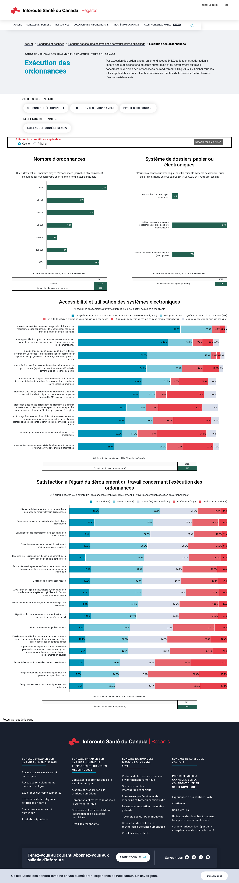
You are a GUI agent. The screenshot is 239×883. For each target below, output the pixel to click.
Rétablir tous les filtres (208, 142)
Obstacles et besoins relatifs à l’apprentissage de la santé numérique (91, 814)
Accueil (17, 25)
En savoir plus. (146, 876)
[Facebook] (186, 858)
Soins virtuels (180, 810)
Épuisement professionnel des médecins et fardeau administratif (143, 798)
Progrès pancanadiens (126, 25)
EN (226, 5)
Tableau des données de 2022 (47, 128)
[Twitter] (193, 858)
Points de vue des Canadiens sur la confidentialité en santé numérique (185, 782)
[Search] (192, 25)
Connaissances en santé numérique (37, 811)
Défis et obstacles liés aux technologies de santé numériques (143, 825)
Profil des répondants (35, 819)
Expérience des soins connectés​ (41, 792)
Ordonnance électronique (46, 108)
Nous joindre (210, 5)
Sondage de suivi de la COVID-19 (188, 760)
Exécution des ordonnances (94, 108)
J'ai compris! (214, 875)
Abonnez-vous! (130, 857)
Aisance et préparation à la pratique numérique (89, 792)
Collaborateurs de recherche (91, 25)
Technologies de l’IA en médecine (143, 816)
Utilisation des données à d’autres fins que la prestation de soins (193, 818)
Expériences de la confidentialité (192, 797)
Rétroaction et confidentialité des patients (143, 808)
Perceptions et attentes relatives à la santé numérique (93, 802)
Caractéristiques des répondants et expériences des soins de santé (193, 828)
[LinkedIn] (200, 858)
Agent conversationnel (162, 25)
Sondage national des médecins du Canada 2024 (138, 762)
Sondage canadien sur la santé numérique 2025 (39, 760)
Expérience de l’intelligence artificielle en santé (39, 801)
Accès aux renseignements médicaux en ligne (38, 784)
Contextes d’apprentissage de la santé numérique (92, 781)
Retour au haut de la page (17, 719)
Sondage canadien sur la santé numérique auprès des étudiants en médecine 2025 (89, 764)
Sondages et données (38, 25)
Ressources (62, 25)
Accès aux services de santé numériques (39, 774)
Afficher (42, 143)
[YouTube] (208, 858)
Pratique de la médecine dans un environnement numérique (142, 778)
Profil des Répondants (136, 833)
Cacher (26, 143)
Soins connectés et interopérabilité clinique (137, 788)
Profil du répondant (138, 108)
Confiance (178, 803)
